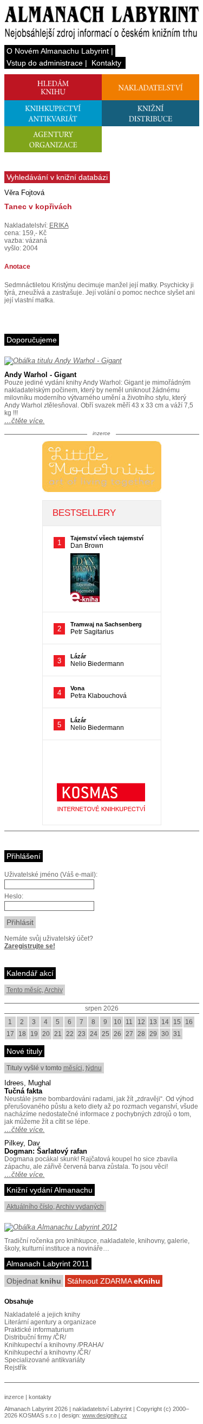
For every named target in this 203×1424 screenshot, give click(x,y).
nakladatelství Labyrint (102, 1409)
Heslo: (13, 896)
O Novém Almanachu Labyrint (57, 51)
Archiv (53, 990)
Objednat (33, 1281)
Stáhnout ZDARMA (113, 1281)
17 (10, 1034)
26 (117, 1034)
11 (129, 1022)
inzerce (14, 1397)
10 (117, 1022)
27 (129, 1034)
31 (177, 1034)
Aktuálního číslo (29, 1207)
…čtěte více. (24, 421)
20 (46, 1034)
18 (22, 1034)
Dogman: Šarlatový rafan (45, 1151)
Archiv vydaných (80, 1207)
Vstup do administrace (44, 63)
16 (189, 1022)
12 (141, 1022)
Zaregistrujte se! (29, 946)
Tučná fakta (23, 1091)
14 (165, 1022)
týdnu (94, 1068)
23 (82, 1034)
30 (165, 1034)
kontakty (40, 1397)
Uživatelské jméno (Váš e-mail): (50, 874)
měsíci (72, 1068)
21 (58, 1034)
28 (141, 1034)
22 (70, 1034)
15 (177, 1022)
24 (93, 1034)
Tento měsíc (24, 990)
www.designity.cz (104, 1415)
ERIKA (59, 225)
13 (153, 1022)
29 (153, 1034)
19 (34, 1034)
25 (105, 1034)
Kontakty (106, 63)
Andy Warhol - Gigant (40, 375)
